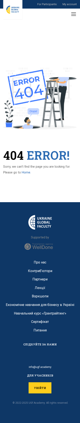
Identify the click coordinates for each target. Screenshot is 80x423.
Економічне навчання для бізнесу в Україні (40, 305)
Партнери (40, 279)
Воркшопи (40, 296)
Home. (26, 172)
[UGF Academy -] (12, 9)
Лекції (40, 288)
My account (70, 4)
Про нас (40, 262)
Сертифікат (40, 322)
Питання (40, 330)
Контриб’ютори (40, 271)
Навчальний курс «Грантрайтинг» (40, 313)
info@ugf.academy (40, 367)
